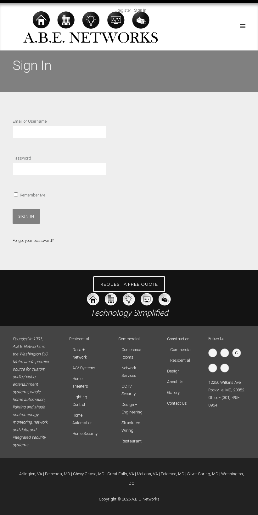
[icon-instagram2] (226, 368)
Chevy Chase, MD (88, 473)
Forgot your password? (33, 240)
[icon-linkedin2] (214, 368)
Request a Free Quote (129, 284)
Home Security (85, 433)
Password (22, 158)
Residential (180, 360)
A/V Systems (83, 368)
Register (123, 10)
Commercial (181, 349)
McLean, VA (147, 473)
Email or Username (30, 121)
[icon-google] (238, 352)
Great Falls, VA (120, 473)
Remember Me (32, 195)
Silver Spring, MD (202, 473)
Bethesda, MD (57, 473)
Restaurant (131, 441)
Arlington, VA (30, 473)
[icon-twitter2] (214, 352)
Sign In (140, 10)
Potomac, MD (172, 473)
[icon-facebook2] (226, 352)
